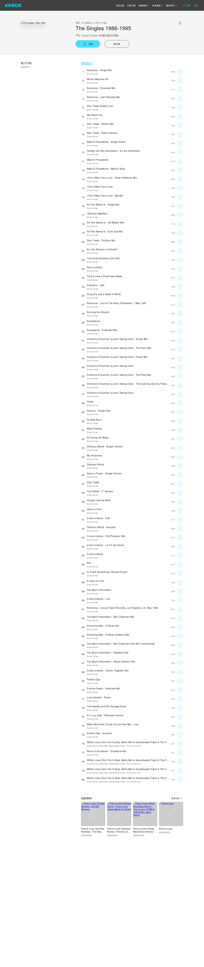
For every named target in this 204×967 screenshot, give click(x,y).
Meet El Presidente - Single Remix (106, 142)
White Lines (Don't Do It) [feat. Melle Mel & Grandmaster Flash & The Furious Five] (133, 742)
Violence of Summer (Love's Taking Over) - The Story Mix (119, 348)
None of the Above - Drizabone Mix (106, 751)
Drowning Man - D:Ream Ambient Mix (108, 634)
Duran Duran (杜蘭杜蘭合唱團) (100, 35)
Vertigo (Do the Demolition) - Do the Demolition (113, 150)
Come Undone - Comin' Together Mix (108, 670)
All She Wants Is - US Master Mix (105, 222)
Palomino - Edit (95, 285)
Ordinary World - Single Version (105, 446)
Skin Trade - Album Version (102, 133)
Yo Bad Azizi (94, 419)
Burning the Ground (98, 312)
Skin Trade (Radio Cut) (100, 106)
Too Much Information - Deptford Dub (108, 652)
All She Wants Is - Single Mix (103, 204)
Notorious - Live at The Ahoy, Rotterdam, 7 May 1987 (117, 303)
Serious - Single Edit (98, 410)
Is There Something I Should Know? (107, 572)
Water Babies (94, 428)
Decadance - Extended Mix (102, 330)
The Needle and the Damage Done (106, 706)
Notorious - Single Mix (99, 70)
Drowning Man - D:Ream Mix (103, 625)
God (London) (94, 267)
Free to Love (165, 828)
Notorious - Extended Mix (101, 88)
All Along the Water (98, 437)
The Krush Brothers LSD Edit (103, 258)
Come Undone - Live (98, 599)
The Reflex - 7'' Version (100, 491)
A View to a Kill (95, 581)
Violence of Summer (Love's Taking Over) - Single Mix (117, 339)
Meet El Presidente (97, 159)
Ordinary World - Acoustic (101, 527)
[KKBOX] (13, 5)
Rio (89, 563)
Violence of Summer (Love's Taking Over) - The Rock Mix (119, 374)
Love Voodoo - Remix (99, 697)
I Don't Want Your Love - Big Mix (105, 195)
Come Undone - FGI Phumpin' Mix (106, 536)
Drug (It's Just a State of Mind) (104, 294)
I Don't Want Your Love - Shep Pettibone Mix (112, 177)
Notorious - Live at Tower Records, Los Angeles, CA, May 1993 (122, 607)
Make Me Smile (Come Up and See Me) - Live (113, 724)
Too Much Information (99, 590)
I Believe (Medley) (97, 213)
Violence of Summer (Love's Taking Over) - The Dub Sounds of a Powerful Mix (131, 383)
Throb (90, 401)
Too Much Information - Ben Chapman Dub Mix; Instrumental (121, 643)
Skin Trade (93, 482)
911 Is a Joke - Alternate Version (105, 715)
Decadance (93, 321)
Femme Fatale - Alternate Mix (103, 688)
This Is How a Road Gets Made (104, 276)
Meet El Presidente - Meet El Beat (106, 168)
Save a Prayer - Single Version (104, 473)
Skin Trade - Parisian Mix (101, 240)
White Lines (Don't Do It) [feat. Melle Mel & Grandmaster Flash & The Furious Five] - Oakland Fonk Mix (145, 769)
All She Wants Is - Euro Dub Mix (105, 231)
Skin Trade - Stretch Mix (100, 124)
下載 (196, 5)
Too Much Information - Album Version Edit (111, 661)
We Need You (95, 115)
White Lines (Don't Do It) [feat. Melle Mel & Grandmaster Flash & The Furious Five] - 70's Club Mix (142, 760)
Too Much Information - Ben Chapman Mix (110, 616)
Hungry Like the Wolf (99, 500)
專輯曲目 (86, 63)
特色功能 (120, 5)
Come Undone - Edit (98, 518)
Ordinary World (95, 464)
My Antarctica (94, 455)
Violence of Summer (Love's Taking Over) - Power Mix (117, 357)
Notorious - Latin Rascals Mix (103, 97)
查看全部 (175, 798)
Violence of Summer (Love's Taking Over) (110, 366)
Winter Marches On (98, 79)
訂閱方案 (131, 5)
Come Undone (95, 554)
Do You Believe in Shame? (102, 249)
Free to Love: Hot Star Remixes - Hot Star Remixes (92, 831)
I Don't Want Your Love (100, 186)
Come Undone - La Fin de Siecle (105, 545)
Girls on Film (94, 509)
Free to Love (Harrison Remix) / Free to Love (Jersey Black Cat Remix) (119, 833)
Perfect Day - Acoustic (99, 733)
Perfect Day (93, 679)
